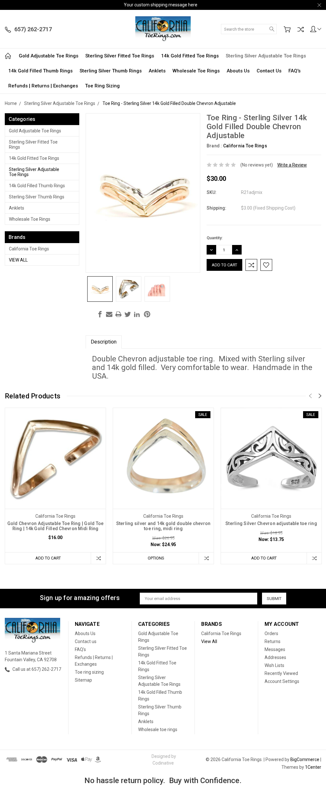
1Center (313, 767)
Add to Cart (48, 558)
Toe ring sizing (102, 86)
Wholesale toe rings (196, 71)
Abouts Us (238, 71)
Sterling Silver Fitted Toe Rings (119, 56)
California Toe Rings (29, 248)
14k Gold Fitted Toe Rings (190, 56)
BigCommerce (304, 759)
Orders (271, 633)
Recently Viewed (281, 673)
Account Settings (282, 681)
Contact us (269, 71)
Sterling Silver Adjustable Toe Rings (266, 56)
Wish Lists (274, 665)
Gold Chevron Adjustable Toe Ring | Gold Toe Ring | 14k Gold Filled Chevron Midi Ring (55, 526)
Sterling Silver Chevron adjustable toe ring (271, 523)
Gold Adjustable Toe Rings (48, 56)
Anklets (157, 71)
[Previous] (310, 396)
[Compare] (300, 29)
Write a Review (292, 164)
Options (156, 558)
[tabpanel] (56, 486)
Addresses (275, 657)
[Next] (320, 396)
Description (104, 342)
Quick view (55, 478)
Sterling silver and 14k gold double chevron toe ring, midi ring (163, 526)
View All (18, 260)
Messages (275, 649)
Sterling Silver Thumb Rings (111, 71)
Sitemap (83, 680)
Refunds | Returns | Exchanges (43, 86)
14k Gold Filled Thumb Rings (40, 71)
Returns (272, 641)
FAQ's (294, 71)
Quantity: (215, 237)
